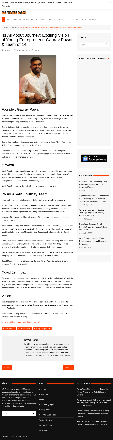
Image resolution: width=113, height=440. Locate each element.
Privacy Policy (28, 3)
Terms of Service (16, 3)
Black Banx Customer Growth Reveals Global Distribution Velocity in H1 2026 (93, 227)
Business (17, 19)
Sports (42, 19)
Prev (8, 367)
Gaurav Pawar (25, 329)
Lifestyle (34, 19)
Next (67, 367)
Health (26, 19)
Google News (40, 3)
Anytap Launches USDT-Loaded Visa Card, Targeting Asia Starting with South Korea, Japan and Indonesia (94, 198)
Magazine (75, 19)
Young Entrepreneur (43, 329)
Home (8, 19)
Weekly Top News (88, 19)
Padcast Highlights (46, 405)
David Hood (8, 50)
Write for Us (6, 6)
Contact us (51, 3)
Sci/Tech (51, 19)
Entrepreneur (9, 329)
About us (5, 3)
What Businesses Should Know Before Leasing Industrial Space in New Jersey (92, 241)
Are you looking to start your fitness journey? (21, 322)
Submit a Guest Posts (64, 3)
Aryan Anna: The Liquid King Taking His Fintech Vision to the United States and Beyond (93, 184)
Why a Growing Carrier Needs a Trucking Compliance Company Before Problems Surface (91, 213)
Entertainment (62, 19)
